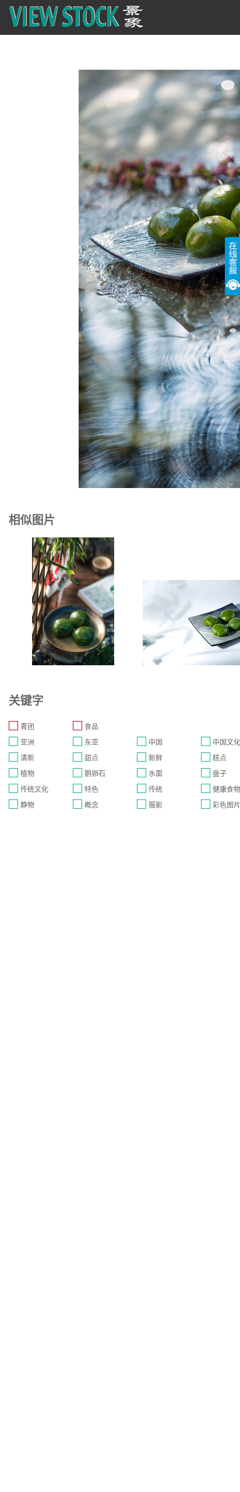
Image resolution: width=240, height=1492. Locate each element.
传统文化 (34, 790)
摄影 (156, 805)
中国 (156, 742)
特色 (91, 790)
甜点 (91, 758)
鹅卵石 (94, 774)
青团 (27, 727)
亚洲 (27, 742)
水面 (156, 774)
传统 (156, 790)
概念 (91, 805)
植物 (27, 774)
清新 (27, 758)
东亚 (91, 742)
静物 (27, 805)
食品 (91, 727)
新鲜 (156, 758)
